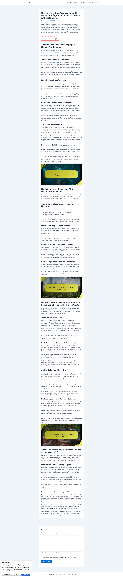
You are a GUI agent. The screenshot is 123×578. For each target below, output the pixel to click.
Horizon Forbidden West (47, 50)
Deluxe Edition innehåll (52, 71)
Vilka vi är (76, 2)
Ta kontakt (90, 2)
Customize (7, 574)
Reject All (16, 574)
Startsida (69, 2)
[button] (98, 2)
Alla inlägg (83, 2)
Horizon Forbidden (54, 62)
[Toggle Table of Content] (56, 39)
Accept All (25, 574)
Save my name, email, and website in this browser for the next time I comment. (59, 557)
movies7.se (27, 3)
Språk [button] (96, 2)
